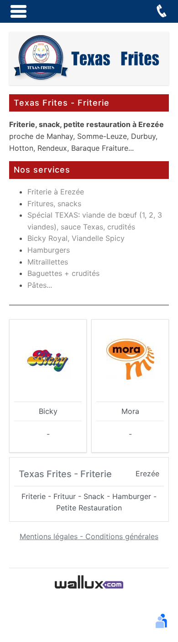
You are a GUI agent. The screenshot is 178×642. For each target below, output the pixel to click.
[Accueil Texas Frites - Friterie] (89, 57)
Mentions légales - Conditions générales (89, 536)
